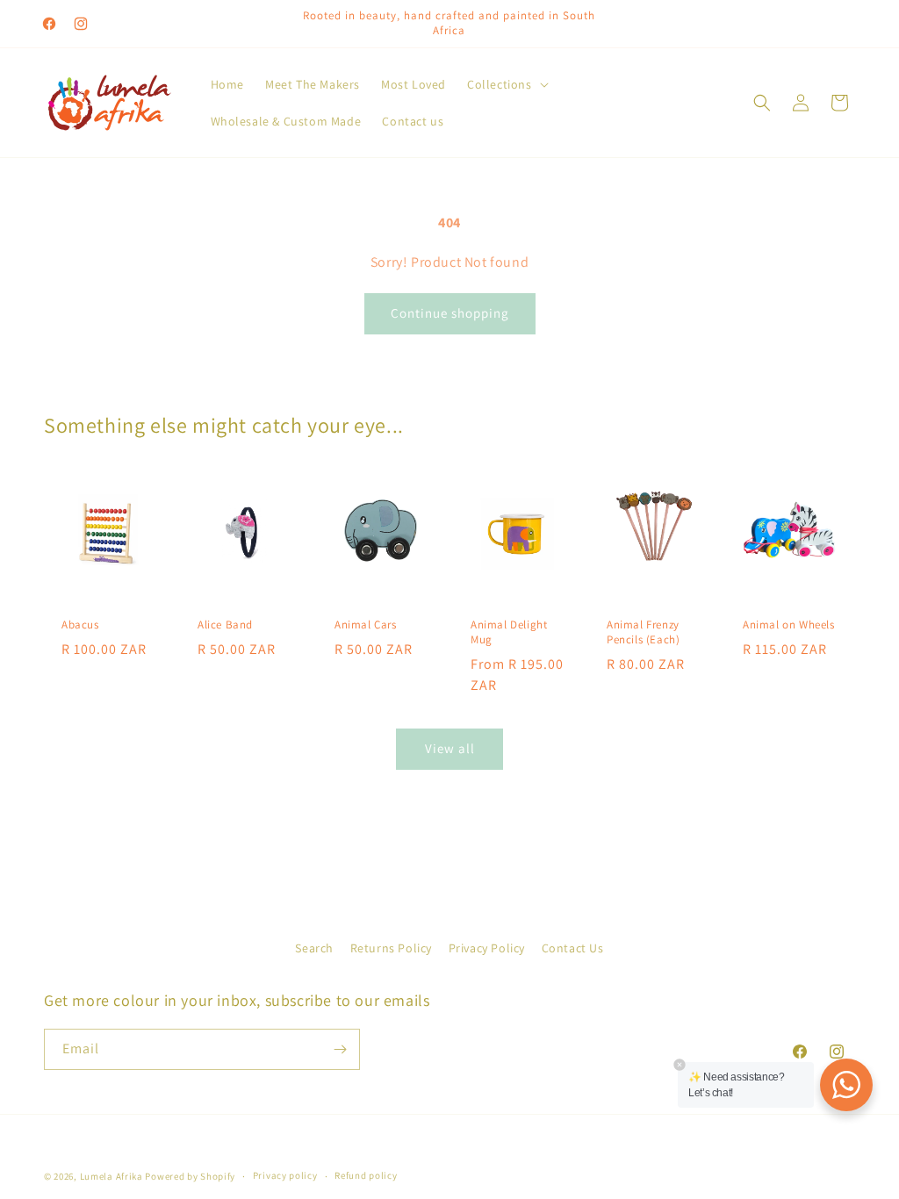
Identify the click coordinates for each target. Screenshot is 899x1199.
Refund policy (365, 1175)
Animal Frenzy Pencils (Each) (643, 632)
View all (450, 748)
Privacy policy (285, 1175)
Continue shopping (450, 313)
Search (314, 948)
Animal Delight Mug (509, 632)
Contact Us (573, 948)
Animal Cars (365, 625)
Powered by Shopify (190, 1176)
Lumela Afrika (111, 1176)
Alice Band (225, 625)
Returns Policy (391, 948)
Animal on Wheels (789, 625)
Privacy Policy (487, 948)
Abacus (80, 625)
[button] (506, 84)
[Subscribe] (339, 1049)
